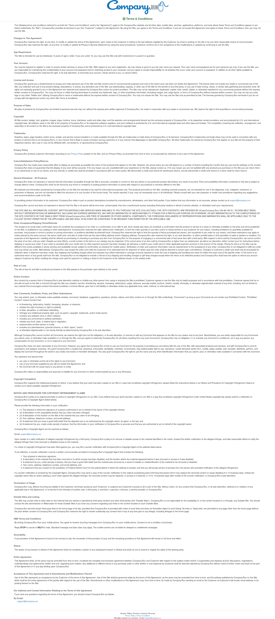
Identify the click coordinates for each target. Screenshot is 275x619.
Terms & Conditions (143, 615)
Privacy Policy (77, 153)
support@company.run (240, 200)
